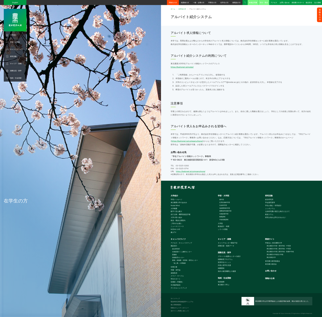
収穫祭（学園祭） (177, 282)
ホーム (173, 9)
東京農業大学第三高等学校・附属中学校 (280, 251)
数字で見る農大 (176, 211)
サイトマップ (175, 298)
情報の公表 (270, 278)
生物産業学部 (223, 214)
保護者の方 (185, 3)
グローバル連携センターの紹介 (229, 256)
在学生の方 (224, 3)
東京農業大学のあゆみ (179, 202)
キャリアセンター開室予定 (227, 243)
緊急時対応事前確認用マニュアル (182, 302)
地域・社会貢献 (16, 78)
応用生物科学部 (224, 202)
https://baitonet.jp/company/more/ (187, 141)
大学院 (220, 223)
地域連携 (221, 282)
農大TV (173, 232)
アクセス (274, 3)
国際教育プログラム (225, 259)
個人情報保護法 (176, 305)
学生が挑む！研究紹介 (273, 205)
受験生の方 (173, 3)
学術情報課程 (223, 219)
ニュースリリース (177, 226)
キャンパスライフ (16, 49)
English (15, 3)
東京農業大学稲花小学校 (275, 254)
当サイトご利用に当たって (180, 311)
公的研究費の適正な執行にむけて (277, 211)
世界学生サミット (224, 262)
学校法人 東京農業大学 (273, 243)
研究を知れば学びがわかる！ (275, 217)
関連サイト (270, 239)
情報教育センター (178, 257)
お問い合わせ (285, 3)
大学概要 (174, 208)
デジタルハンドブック (179, 288)
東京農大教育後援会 (272, 261)
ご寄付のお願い (176, 223)
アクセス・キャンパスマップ (181, 243)
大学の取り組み (176, 217)
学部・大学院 (15, 42)
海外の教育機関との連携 (227, 271)
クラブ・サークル (177, 276)
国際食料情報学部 (225, 211)
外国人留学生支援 (224, 265)
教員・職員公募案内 (178, 220)
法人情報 (317, 3)
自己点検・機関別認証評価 (180, 214)
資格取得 (174, 273)
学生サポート (175, 279)
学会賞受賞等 (270, 202)
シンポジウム (270, 208)
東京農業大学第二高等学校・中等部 (279, 249)
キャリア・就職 (16, 63)
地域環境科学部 (224, 208)
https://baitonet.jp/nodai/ (182, 67)
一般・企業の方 (198, 3)
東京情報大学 (271, 257)
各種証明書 (253, 3)
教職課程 (222, 217)
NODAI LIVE (175, 229)
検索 (245, 2)
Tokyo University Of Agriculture (290, 313)
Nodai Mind (175, 205)
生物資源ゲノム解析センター (182, 252)
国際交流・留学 (16, 71)
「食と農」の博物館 (179, 263)
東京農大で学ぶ (223, 285)
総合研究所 (269, 199)
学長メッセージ (176, 199)
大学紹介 (13, 35)
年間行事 (174, 267)
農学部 (221, 199)
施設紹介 (174, 246)
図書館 (174, 255)
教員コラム (269, 214)
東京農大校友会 (271, 264)
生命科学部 (223, 205)
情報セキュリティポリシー (180, 308)
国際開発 (221, 268)
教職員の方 (236, 3)
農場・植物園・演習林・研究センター (185, 260)
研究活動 (13, 56)
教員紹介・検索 (223, 226)
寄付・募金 (264, 3)
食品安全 (309, 3)
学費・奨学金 (175, 270)
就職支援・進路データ (226, 246)
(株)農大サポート (298, 3)
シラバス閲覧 (223, 229)
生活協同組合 (175, 285)
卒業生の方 (212, 3)
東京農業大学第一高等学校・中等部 (279, 246)
